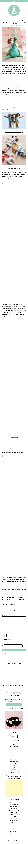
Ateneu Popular (14, 802)
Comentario (5, 615)
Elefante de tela (14, 437)
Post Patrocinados (14, 761)
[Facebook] (14, 693)
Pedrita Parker (14, 830)
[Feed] (8, 693)
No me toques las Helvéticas (14, 826)
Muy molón (14, 824)
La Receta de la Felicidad (14, 814)
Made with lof (14, 818)
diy (9, 591)
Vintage (14, 769)
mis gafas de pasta (14, 820)
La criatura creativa (14, 810)
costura (17, 589)
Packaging (14, 755)
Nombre (4, 635)
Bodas (14, 744)
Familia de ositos (14, 301)
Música (14, 754)
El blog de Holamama (14, 806)
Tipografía (14, 763)
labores (17, 591)
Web (3, 645)
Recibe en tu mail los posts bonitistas (14, 699)
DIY (14, 752)
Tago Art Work (14, 831)
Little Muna (14, 816)
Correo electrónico (7, 639)
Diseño (14, 750)
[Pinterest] (17, 693)
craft (20, 589)
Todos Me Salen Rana (14, 833)
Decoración (14, 748)
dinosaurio (24, 589)
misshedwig (14, 822)
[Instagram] (20, 693)
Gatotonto (14, 808)
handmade (13, 591)
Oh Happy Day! (14, 828)
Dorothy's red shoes (14, 804)
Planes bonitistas (14, 759)
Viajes (14, 767)
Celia (19, 25)
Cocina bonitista (14, 746)
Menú (14, 1)
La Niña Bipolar (14, 812)
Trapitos (14, 765)
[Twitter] (11, 693)
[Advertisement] (14, 788)
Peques (8, 589)
